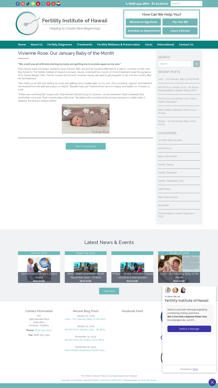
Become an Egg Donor (143, 21)
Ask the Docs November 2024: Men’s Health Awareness (86, 340)
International (165, 44)
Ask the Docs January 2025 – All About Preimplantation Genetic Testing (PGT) (86, 329)
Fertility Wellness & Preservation (118, 44)
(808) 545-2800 (138, 3)
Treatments (84, 44)
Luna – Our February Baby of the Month (178, 79)
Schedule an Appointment (144, 30)
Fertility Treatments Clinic (171, 181)
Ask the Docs (165, 148)
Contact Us (186, 44)
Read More (39, 281)
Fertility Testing (166, 164)
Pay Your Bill (180, 21)
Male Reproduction (168, 197)
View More (109, 291)
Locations (160, 3)
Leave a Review (180, 30)
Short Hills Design (149, 380)
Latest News (164, 189)
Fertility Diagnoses (59, 44)
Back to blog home (86, 146)
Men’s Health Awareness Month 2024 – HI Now (86, 350)
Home (22, 44)
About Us (37, 44)
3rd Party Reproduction (170, 140)
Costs (148, 44)
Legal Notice (105, 380)
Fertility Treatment (167, 172)
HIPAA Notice (117, 380)
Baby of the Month (167, 156)
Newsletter (163, 205)
